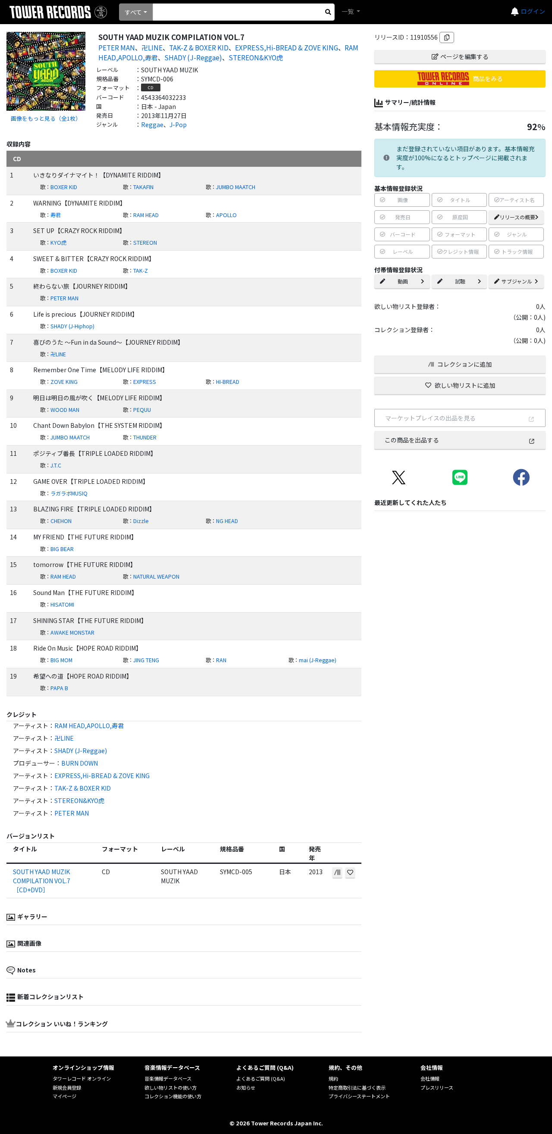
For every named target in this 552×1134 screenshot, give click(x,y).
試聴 (460, 281)
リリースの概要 (517, 217)
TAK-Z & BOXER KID (199, 47)
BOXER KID (63, 187)
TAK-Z (140, 270)
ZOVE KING (64, 382)
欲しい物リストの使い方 (170, 1087)
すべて (133, 12)
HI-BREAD (227, 382)
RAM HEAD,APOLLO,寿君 (89, 725)
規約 (333, 1078)
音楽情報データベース (167, 1078)
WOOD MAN (64, 410)
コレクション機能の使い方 (172, 1096)
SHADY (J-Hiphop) (72, 326)
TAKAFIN (143, 187)
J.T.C (55, 465)
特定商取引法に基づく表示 (357, 1087)
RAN (221, 660)
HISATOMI (62, 604)
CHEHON (61, 521)
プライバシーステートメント (359, 1096)
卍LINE (152, 47)
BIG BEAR (62, 549)
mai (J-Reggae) (317, 660)
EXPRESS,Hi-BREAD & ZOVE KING (286, 47)
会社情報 (429, 1078)
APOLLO (226, 215)
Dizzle (141, 521)
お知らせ (245, 1087)
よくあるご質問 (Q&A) (260, 1078)
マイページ (64, 1096)
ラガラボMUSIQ (69, 493)
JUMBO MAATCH (235, 187)
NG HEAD (227, 521)
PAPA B (59, 688)
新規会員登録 (67, 1087)
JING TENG (146, 660)
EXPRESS (144, 382)
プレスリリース (436, 1087)
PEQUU (142, 410)
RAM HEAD (146, 215)
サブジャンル (517, 281)
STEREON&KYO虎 (256, 57)
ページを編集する (464, 56)
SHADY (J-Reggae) (193, 57)
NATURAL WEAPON (156, 576)
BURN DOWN (79, 763)
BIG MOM (61, 660)
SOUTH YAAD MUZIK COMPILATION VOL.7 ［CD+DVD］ (41, 880)
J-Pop (178, 124)
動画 (403, 281)
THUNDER (145, 437)
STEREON (145, 242)
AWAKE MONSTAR (72, 632)
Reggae (152, 124)
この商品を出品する (412, 440)
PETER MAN (116, 47)
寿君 (55, 215)
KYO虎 (58, 242)
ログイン (533, 11)
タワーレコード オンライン (82, 1078)
